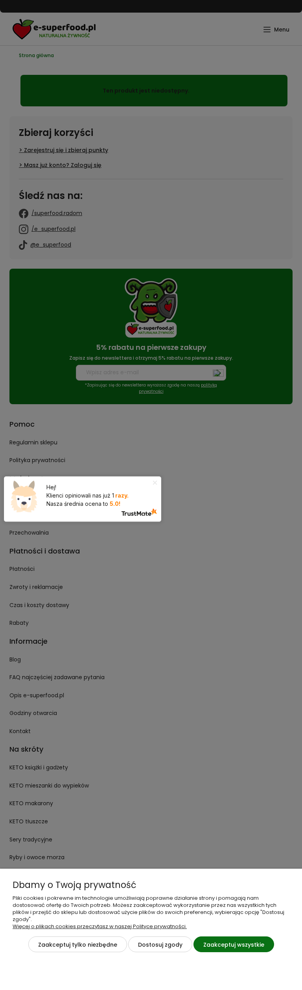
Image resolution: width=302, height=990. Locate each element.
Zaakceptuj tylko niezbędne (77, 945)
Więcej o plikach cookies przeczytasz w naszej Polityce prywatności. (100, 926)
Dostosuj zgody (160, 945)
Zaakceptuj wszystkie (233, 945)
